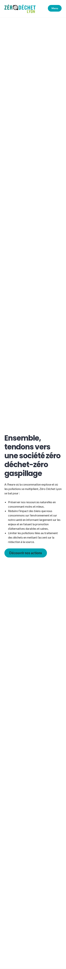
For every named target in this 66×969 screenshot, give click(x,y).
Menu (55, 8)
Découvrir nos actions (25, 553)
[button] (20, 8)
